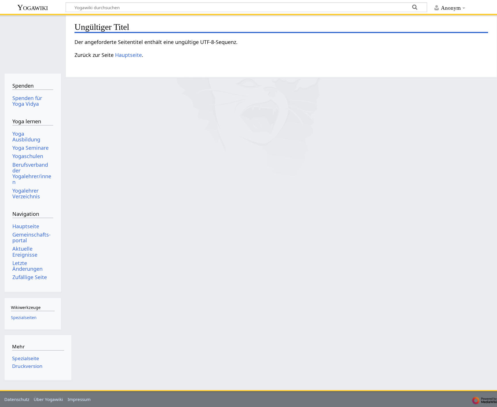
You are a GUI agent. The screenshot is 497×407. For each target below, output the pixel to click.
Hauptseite (128, 54)
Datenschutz (16, 399)
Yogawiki (32, 7)
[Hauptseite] (33, 42)
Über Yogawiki (48, 399)
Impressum (79, 399)
